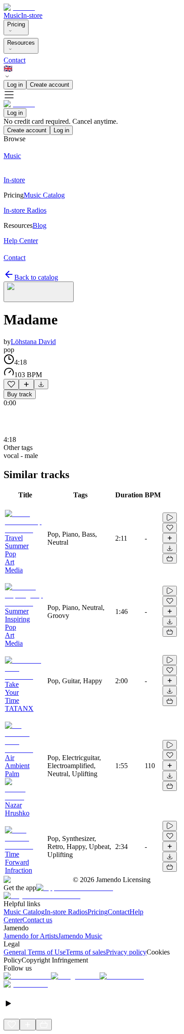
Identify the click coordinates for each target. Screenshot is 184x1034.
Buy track (19, 394)
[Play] (39, 292)
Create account (49, 84)
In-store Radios (66, 912)
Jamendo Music (80, 936)
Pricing (16, 24)
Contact (14, 60)
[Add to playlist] (26, 384)
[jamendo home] (19, 7)
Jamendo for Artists (31, 936)
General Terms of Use (35, 952)
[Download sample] (41, 384)
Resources (21, 42)
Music (12, 15)
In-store (31, 15)
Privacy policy (126, 952)
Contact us (37, 920)
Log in (15, 84)
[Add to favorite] (11, 384)
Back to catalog (36, 277)
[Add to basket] (170, 558)
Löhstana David (33, 341)
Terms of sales (86, 952)
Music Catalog (24, 912)
